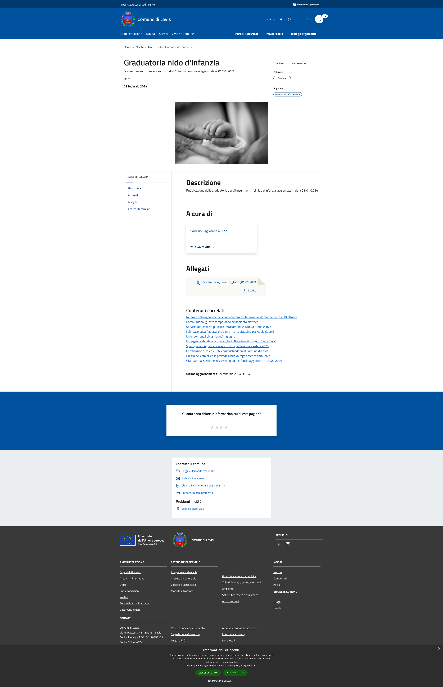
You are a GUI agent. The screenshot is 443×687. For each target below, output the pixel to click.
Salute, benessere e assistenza (240, 595)
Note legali (228, 640)
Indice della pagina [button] (138, 177)
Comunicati (280, 578)
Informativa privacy (233, 634)
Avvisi (151, 47)
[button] (221, 681)
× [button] (439, 648)
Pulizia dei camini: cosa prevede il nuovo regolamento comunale (228, 355)
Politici (124, 597)
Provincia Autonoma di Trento (137, 4)
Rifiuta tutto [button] (235, 672)
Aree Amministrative (132, 578)
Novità (140, 47)
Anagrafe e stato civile (184, 572)
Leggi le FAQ (178, 640)
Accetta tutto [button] (208, 672)
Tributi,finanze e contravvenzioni (241, 582)
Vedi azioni (297, 63)
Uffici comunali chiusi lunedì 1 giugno (210, 336)
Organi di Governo (130, 572)
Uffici (123, 585)
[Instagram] (288, 19)
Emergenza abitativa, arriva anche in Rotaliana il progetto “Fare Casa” (231, 341)
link (254, 665)
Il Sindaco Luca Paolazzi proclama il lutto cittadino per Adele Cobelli (230, 331)
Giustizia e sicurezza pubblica (239, 576)
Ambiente (228, 589)
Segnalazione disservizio (185, 634)
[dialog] (221, 666)
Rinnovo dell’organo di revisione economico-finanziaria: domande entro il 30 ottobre (241, 317)
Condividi (280, 63)
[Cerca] (319, 19)
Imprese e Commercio (183, 578)
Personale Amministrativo (135, 603)
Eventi (277, 608)
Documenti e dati (130, 610)
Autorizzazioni (230, 601)
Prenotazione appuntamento (188, 628)
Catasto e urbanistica (183, 585)
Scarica (252, 290)
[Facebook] (279, 19)
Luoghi (277, 602)
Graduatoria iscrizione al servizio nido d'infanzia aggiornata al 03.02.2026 (234, 360)
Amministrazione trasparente (239, 628)
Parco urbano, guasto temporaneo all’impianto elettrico (222, 322)
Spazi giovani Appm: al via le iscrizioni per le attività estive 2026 (227, 346)
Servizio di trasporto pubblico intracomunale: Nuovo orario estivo (228, 326)
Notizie (277, 572)
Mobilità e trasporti (182, 591)
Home (127, 47)
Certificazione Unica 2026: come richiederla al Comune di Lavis (227, 351)
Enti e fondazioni (129, 591)
